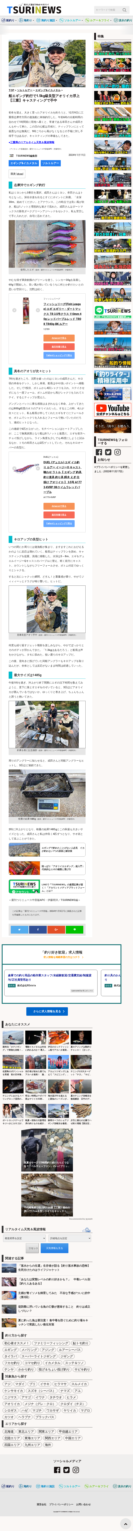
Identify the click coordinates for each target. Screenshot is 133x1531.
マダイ (20, 1384)
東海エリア (32, 1438)
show (20, 173)
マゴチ (37, 1410)
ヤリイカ (70, 1410)
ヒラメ (71, 1397)
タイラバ (10, 1356)
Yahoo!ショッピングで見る (59, 355)
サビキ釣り (82, 1369)
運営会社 (41, 1504)
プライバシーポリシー (61, 1504)
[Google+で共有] (56, 930)
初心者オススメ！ (16, 1343)
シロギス (10, 1410)
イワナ (40, 1397)
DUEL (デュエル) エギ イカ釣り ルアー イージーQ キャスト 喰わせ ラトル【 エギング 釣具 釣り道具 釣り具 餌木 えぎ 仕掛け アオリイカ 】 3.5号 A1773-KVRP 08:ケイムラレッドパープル (62, 477)
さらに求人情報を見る (47, 1011)
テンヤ (9, 1369)
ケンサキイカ (13, 1390)
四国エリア (12, 1445)
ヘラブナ (24, 1417)
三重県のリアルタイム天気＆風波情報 (32, 142)
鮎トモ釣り (80, 1343)
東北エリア (26, 1431)
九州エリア (32, 1445)
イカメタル (52, 1363)
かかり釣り (26, 1369)
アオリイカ (12, 1404)
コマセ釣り (32, 1363)
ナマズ (65, 1390)
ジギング (66, 1356)
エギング (10, 1350)
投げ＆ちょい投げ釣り (54, 1369)
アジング (48, 1350)
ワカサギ (52, 1410)
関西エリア (52, 1438)
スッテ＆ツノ (74, 1363)
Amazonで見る (59, 338)
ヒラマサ (60, 1384)
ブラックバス (45, 1417)
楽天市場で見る (59, 346)
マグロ (85, 1410)
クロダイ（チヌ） (72, 1404)
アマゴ (26, 1397)
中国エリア (73, 1438)
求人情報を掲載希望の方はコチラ (61, 957)
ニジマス (10, 1397)
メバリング (29, 1350)
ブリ (32, 1384)
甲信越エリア (68, 1431)
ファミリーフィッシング (51, 1343)
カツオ (9, 1417)
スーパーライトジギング (38, 1356)
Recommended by (77, 1219)
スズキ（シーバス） (42, 1390)
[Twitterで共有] (19, 930)
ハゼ (24, 1410)
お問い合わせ (83, 1504)
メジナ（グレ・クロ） (40, 1404)
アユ (77, 1390)
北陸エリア (12, 1438)
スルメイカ (79, 1384)
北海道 (9, 1431)
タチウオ (56, 1397)
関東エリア (46, 1431)
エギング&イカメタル (23, 163)
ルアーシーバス (70, 1350)
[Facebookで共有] (38, 930)
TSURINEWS (64, 1511)
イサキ (45, 1384)
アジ (7, 1384)
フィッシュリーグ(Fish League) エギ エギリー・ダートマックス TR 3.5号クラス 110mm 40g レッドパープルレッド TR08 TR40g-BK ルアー (62, 314)
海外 (48, 1445)
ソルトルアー (50, 163)
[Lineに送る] (74, 930)
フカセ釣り (12, 1363)
